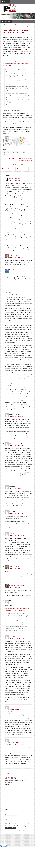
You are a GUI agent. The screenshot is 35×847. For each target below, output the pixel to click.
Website (6, 814)
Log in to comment (23, 168)
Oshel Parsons (13, 707)
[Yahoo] (12, 778)
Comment (7, 784)
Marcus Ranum (13, 178)
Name (6, 804)
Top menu (6, 2)
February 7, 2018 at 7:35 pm (16, 588)
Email (6, 809)
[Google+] (6, 778)
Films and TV (7, 168)
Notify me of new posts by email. (14, 822)
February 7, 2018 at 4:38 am (16, 445)
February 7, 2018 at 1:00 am (11, 295)
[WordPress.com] (15, 778)
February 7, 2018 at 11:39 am (16, 513)
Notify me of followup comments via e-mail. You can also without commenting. (17, 825)
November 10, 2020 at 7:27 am (16, 638)
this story (7, 264)
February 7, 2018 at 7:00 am (16, 488)
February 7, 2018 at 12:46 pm (16, 535)
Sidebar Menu (6, 21)
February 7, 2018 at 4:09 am (16, 416)
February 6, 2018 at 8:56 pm (16, 181)
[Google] (9, 778)
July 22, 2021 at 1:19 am (15, 709)
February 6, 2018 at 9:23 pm (16, 257)
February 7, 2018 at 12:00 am (16, 272)
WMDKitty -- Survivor (15, 585)
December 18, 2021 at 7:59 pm (16, 742)
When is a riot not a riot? (9, 25)
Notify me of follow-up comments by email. (16, 819)
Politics (12, 168)
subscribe (13, 826)
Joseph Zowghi (13, 270)
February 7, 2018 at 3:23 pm (16, 568)
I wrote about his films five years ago (20, 51)
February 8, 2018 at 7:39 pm (16, 603)
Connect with (8, 775)
